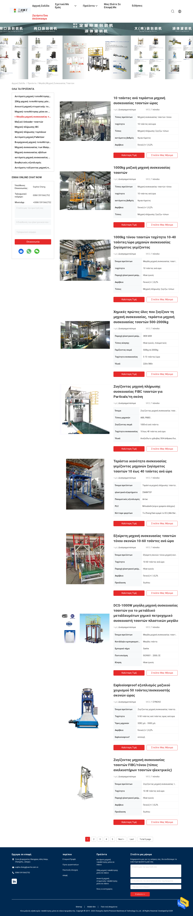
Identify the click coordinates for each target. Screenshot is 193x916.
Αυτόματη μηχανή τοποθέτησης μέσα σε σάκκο (33, 96)
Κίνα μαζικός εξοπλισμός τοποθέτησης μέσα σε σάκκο (42, 911)
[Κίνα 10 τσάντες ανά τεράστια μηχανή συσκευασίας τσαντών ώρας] (85, 121)
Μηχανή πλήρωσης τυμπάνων (30, 132)
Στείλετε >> (140, 894)
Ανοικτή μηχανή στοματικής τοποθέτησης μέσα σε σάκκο (33, 106)
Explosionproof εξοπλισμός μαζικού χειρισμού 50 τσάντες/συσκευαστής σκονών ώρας (141, 690)
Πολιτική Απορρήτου (109, 907)
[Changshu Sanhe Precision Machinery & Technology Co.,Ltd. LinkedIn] (14, 881)
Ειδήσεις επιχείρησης (139, 7)
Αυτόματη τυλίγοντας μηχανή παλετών (33, 167)
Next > (121, 839)
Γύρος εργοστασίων (71, 865)
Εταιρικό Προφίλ (69, 859)
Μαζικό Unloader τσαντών (29, 121)
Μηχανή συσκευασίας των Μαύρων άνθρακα (33, 147)
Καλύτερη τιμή (129, 155)
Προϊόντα (32, 83)
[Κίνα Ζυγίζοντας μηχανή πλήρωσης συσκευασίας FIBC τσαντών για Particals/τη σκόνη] (85, 409)
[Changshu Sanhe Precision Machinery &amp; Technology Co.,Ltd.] (20, 10)
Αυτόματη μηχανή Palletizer (30, 137)
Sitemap (79, 907)
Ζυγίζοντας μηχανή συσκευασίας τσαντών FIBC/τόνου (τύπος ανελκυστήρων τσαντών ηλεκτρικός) (142, 765)
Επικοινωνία (33, 241)
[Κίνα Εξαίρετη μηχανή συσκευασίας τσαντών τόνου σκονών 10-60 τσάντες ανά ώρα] (85, 559)
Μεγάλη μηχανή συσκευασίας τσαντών (33, 116)
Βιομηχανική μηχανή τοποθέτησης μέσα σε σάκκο (33, 142)
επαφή (65, 875)
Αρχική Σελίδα (18, 83)
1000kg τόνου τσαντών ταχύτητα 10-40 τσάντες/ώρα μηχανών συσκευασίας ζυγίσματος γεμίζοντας (144, 242)
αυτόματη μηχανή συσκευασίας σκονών (33, 157)
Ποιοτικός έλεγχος (70, 870)
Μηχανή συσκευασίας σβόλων (30, 152)
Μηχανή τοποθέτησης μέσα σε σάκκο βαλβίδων (33, 111)
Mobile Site (91, 907)
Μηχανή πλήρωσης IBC (27, 127)
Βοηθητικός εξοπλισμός (28, 162)
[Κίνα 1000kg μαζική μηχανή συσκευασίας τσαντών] (85, 190)
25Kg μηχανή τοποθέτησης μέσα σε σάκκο (33, 101)
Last (132, 839)
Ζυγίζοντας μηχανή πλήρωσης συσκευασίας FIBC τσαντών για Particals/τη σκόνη (137, 392)
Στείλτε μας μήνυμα (162, 155)
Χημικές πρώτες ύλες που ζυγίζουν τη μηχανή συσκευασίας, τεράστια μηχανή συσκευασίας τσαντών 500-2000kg (143, 317)
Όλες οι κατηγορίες (104, 889)
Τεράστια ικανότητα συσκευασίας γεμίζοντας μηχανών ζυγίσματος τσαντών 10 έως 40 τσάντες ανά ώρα (142, 466)
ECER (171, 911)
